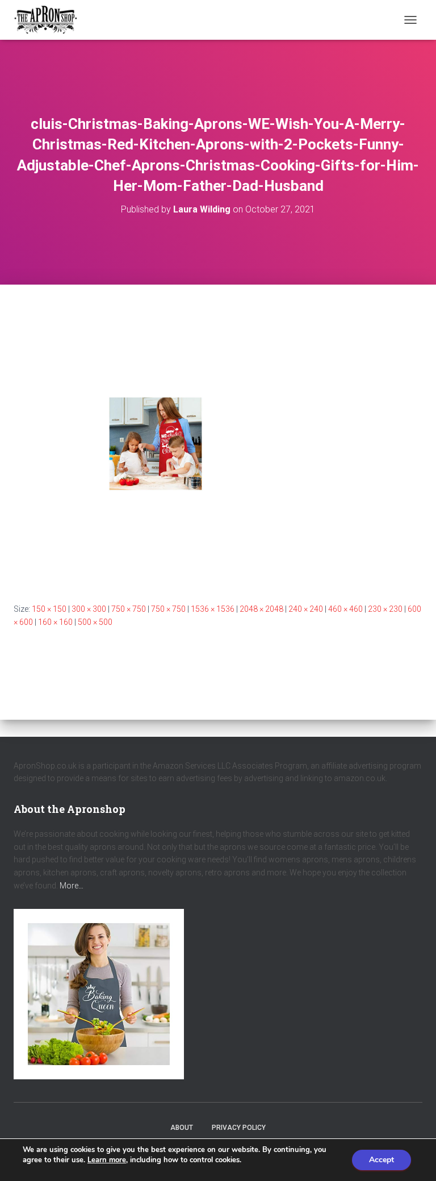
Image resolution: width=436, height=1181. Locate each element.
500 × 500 (95, 622)
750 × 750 (128, 609)
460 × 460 (345, 609)
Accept (381, 1159)
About (181, 1128)
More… (71, 885)
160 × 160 (55, 622)
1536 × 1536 (212, 609)
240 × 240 (305, 609)
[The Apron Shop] (50, 20)
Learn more (106, 1160)
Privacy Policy (239, 1128)
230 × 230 (385, 609)
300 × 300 (89, 609)
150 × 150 (49, 609)
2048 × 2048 (261, 609)
